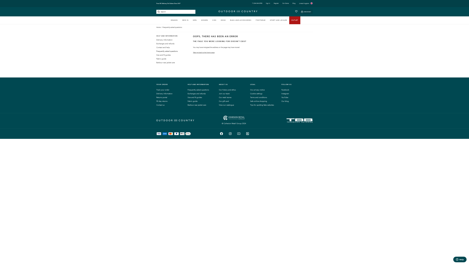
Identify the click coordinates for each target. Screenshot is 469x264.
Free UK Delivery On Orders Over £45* (168, 3)
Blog (294, 3)
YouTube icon (238, 133)
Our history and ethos (227, 90)
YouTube (284, 97)
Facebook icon (221, 133)
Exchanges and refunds (165, 44)
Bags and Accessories (240, 20)
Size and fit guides (163, 55)
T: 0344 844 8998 (257, 3)
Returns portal (161, 97)
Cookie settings (256, 94)
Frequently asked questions (172, 27)
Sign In (268, 3)
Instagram (285, 94)
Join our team (224, 94)
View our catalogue (226, 105)
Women (204, 20)
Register (276, 3)
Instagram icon (230, 133)
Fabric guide (161, 59)
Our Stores (285, 3)
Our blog (285, 101)
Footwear (261, 20)
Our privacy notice (257, 90)
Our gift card (224, 101)
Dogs (223, 20)
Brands (174, 20)
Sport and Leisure (278, 20)
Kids (214, 20)
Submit (159, 12)
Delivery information (164, 40)
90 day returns (161, 101)
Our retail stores (225, 97)
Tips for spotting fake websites (262, 105)
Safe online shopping (258, 101)
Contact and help (163, 47)
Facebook (285, 90)
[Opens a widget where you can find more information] (460, 260)
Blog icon (247, 133)
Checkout (307, 12)
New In (185, 20)
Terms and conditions (258, 97)
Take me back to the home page (204, 52)
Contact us (160, 105)
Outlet (294, 20)
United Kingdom (304, 3)
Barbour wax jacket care (165, 63)
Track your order (162, 90)
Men (195, 20)
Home (158, 27)
